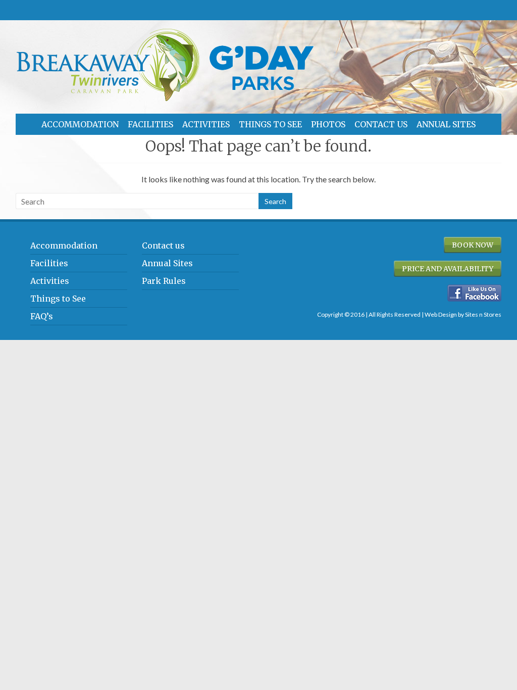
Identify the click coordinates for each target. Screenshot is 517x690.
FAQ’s (41, 316)
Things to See (270, 124)
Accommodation (80, 124)
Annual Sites (446, 124)
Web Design (441, 314)
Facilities (150, 124)
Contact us (380, 124)
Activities (206, 124)
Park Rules (164, 281)
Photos (328, 124)
